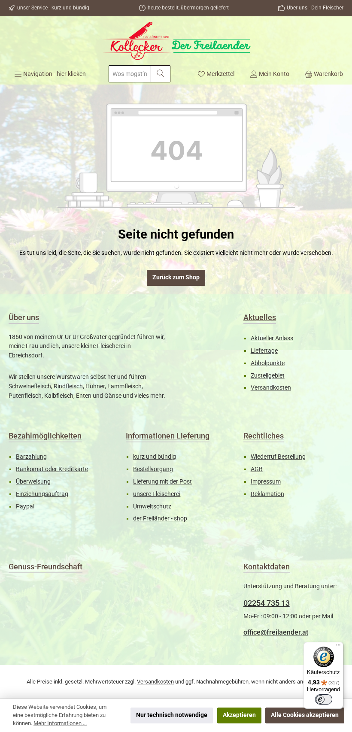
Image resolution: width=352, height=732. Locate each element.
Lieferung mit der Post (162, 481)
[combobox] (130, 73)
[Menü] (338, 647)
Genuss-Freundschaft (45, 566)
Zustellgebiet (268, 375)
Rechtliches (263, 435)
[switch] (323, 699)
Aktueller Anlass (272, 338)
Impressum (266, 481)
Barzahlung (31, 456)
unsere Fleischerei (156, 494)
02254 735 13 (266, 603)
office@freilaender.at (275, 632)
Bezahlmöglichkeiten (45, 435)
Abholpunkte (268, 363)
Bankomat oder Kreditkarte (52, 469)
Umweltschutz (152, 506)
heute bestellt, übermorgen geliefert (188, 8)
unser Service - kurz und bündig (53, 8)
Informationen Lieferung (167, 435)
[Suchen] (160, 73)
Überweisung (33, 481)
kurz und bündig (154, 456)
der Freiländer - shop (160, 518)
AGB (257, 469)
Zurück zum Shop (176, 277)
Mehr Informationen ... (60, 723)
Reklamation (267, 494)
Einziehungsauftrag (42, 494)
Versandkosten (271, 387)
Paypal (25, 506)
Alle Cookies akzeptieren (305, 715)
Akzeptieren (239, 715)
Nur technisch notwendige (171, 715)
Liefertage (264, 350)
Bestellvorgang (153, 469)
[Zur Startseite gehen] (176, 41)
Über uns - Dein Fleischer (315, 8)
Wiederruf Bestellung (278, 456)
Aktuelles (259, 317)
